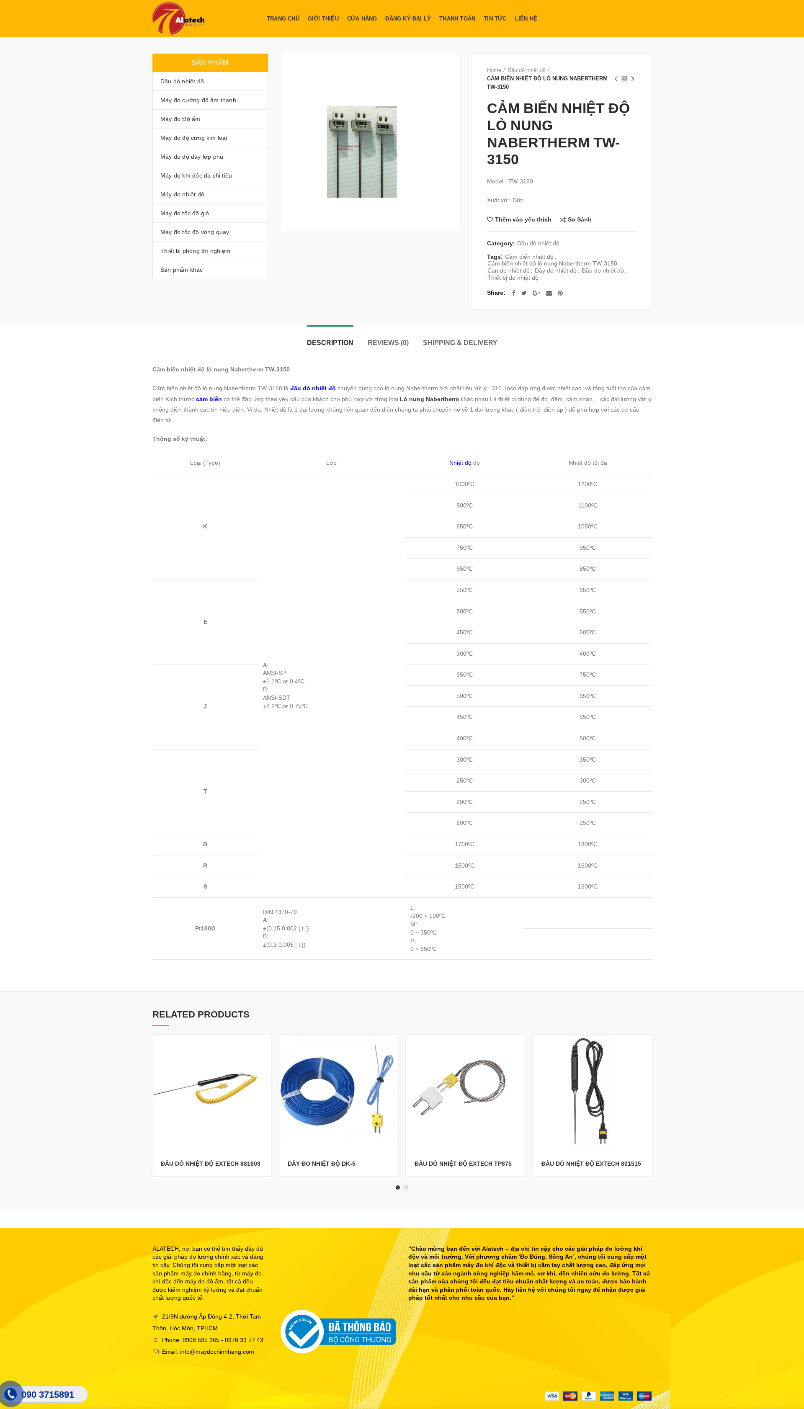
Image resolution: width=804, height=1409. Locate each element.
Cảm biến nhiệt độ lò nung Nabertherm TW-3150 (552, 263)
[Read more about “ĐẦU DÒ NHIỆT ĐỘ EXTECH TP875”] (518, 1048)
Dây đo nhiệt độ (556, 270)
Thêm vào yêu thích (523, 219)
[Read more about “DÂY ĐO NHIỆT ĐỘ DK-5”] (391, 1048)
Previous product (616, 79)
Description (330, 342)
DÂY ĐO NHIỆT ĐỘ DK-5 (322, 1163)
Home (494, 70)
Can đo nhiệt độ (508, 270)
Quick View (264, 1067)
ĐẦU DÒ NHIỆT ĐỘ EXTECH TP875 (463, 1163)
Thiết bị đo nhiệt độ (513, 277)
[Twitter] (524, 293)
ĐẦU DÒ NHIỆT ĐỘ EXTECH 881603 (210, 1163)
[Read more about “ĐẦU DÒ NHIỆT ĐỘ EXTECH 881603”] (264, 1048)
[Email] (549, 293)
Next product (633, 79)
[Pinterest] (560, 293)
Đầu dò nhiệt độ (527, 70)
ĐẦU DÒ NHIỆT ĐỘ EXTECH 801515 (591, 1163)
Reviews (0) (388, 342)
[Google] (536, 293)
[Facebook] (513, 293)
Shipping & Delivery (460, 342)
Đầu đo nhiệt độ (603, 270)
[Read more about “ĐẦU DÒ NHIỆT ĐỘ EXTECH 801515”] (645, 1048)
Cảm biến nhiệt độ (529, 256)
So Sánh (580, 219)
